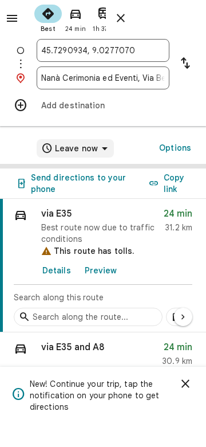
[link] (103, 265)
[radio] (48, 17)
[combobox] (103, 50)
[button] (103, 356)
